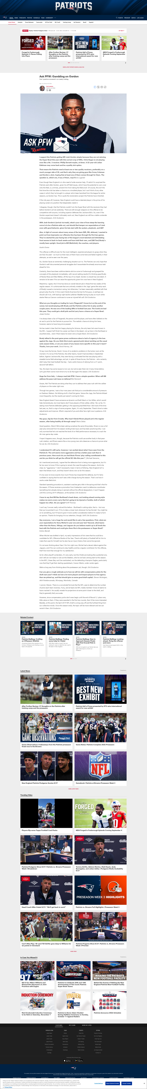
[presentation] (126, 63)
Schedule (65, 1047)
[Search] (116, 17)
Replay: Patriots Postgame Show (38, 30)
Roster (65, 1033)
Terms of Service (31, 1077)
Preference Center (129, 1077)
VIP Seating (81, 1041)
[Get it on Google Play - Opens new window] (79, 1061)
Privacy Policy (17, 1077)
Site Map (49, 1052)
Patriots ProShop (98, 1033)
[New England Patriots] (73, 1068)
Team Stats (65, 1041)
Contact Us (98, 1052)
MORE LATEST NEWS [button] (73, 788)
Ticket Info (81, 1033)
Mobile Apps (98, 1044)
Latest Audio (49, 1038)
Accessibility (44, 1077)
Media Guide (98, 1047)
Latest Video (49, 1036)
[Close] (144, 1083)
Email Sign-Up (98, 1038)
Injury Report (65, 1038)
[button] (69, 62)
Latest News (49, 1033)
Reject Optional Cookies (112, 1083)
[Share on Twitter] (98, 88)
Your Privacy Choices (98, 1077)
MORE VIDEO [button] (73, 951)
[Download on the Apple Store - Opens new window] (67, 1060)
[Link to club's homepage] (5, 18)
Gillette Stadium (81, 1047)
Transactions (65, 1044)
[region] (73, 1083)
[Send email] (101, 88)
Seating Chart (81, 1044)
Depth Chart (65, 1036)
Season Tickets (81, 1038)
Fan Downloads (98, 1041)
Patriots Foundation (49, 1044)
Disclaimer (57, 1077)
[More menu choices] (55, 17)
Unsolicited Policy (70, 1077)
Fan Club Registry (98, 1036)
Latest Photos (49, 1041)
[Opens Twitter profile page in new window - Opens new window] (47, 90)
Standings (65, 1049)
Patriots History (49, 1047)
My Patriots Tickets (81, 1036)
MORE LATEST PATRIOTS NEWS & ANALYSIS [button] (73, 67)
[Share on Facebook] (95, 88)
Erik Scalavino (49, 86)
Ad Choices (84, 1077)
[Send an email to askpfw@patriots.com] (50, 90)
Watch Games (81, 1049)
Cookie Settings (113, 1077)
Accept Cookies (127, 1083)
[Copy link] (105, 87)
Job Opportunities (98, 1049)
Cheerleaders (49, 1049)
